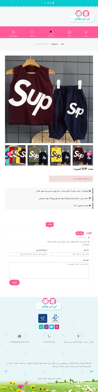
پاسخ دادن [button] (85, 244)
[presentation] (9, 154)
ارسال (14, 282)
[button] (49, 3)
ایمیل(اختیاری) (41, 250)
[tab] (50, 224)
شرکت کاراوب (42, 378)
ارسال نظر (80, 233)
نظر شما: (86, 260)
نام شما (86, 250)
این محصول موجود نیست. (82, 178)
